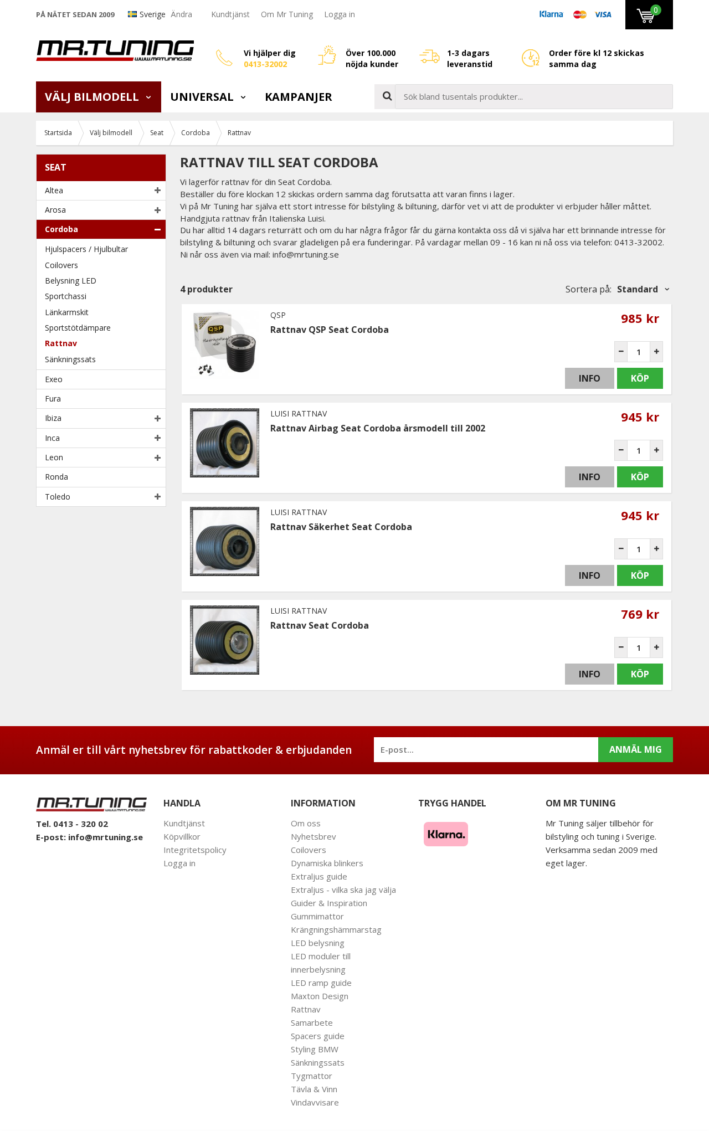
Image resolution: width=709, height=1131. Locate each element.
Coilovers (61, 265)
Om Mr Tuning (287, 14)
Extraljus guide (319, 876)
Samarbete (312, 1022)
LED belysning (318, 942)
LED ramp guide (321, 982)
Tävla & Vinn (314, 1088)
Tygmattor (311, 1075)
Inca (52, 438)
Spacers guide (318, 1035)
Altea (54, 190)
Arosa (55, 209)
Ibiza (53, 418)
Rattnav (61, 343)
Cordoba (61, 229)
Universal (203, 96)
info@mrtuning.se (105, 836)
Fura (53, 398)
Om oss (306, 823)
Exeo (54, 379)
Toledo (57, 496)
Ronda (56, 476)
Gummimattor (317, 916)
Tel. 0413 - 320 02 (72, 823)
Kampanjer (298, 96)
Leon (54, 457)
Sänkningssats (70, 359)
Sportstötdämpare (78, 327)
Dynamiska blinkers (327, 862)
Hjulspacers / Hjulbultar (86, 249)
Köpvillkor (182, 836)
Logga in (339, 14)
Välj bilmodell (93, 96)
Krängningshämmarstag (336, 929)
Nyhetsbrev (313, 836)
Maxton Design (319, 995)
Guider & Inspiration (329, 902)
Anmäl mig (635, 749)
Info (589, 378)
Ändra (181, 14)
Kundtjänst (230, 14)
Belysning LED (70, 280)
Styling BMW (314, 1049)
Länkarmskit (67, 312)
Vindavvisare (315, 1102)
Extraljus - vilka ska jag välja (343, 889)
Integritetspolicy (195, 849)
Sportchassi (65, 296)
